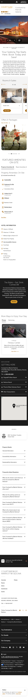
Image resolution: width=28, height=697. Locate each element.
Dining (2, 585)
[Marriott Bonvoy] (23, 2)
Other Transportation (9, 392)
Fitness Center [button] (8, 211)
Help (10, 668)
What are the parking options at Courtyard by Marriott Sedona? (11, 495)
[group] (14, 293)
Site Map (19, 666)
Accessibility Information (9, 456)
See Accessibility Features (9, 242)
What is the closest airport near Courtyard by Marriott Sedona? (11, 511)
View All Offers (4, 122)
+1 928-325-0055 (8, 374)
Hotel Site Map (4, 668)
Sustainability (7, 179)
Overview (3, 580)
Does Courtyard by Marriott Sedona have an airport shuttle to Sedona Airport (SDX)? (12, 519)
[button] (17, 2)
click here (18, 693)
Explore (14, 301)
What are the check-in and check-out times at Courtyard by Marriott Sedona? (12, 479)
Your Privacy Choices (8, 664)
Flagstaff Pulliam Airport (10, 377)
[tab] (7, 167)
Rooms (3, 582)
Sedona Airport (7, 382)
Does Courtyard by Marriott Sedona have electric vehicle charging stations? (12, 529)
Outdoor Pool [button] (7, 193)
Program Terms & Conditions (7, 662)
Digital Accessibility (19, 664)
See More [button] (22, 74)
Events (3, 591)
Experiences (4, 588)
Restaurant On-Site (9, 184)
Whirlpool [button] (6, 198)
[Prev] (3, 84)
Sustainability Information (9, 462)
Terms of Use (20, 660)
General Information (8, 451)
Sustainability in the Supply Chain (8, 666)
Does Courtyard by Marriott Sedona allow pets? (12, 488)
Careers (13, 660)
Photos (15, 580)
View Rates (7, 110)
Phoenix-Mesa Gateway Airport (12, 387)
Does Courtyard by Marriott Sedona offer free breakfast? (12, 537)
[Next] (24, 84)
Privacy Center (18, 662)
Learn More (14, 351)
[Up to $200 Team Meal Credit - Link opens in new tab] (14, 137)
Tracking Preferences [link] (5, 660)
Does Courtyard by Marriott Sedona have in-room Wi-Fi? (12, 503)
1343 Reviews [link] (7, 13)
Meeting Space (8, 207)
